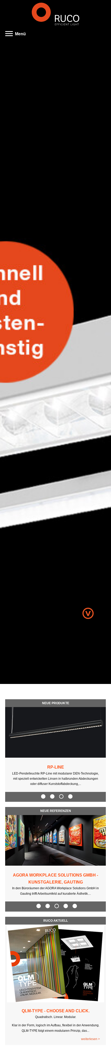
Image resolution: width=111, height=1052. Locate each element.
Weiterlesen (89, 1039)
